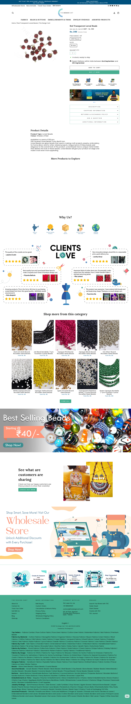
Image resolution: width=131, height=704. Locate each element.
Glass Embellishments (71, 678)
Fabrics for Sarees (107, 660)
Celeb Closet (93, 606)
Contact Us (15, 606)
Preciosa (106, 680)
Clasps (80, 687)
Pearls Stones (23, 687)
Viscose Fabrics (79, 637)
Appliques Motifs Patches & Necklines (44, 680)
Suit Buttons (54, 673)
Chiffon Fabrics (25, 639)
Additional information (95, 122)
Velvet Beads (57, 671)
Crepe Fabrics (60, 639)
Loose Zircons (82, 680)
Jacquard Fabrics (74, 639)
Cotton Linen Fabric (76, 632)
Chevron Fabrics (18, 651)
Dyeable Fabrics (49, 662)
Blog (13, 616)
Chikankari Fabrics (90, 644)
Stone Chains (112, 678)
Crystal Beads (51, 666)
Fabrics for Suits (92, 660)
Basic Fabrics (62, 662)
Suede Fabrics (59, 641)
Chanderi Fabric (42, 644)
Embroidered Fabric (58, 644)
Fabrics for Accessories (60, 657)
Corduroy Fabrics (73, 641)
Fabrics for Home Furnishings (50, 655)
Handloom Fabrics (34, 662)
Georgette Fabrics (49, 637)
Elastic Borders (83, 696)
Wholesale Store (18, 6)
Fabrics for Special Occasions (95, 655)
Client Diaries (93, 608)
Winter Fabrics (31, 664)
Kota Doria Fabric (97, 646)
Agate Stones (86, 685)
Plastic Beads (43, 669)
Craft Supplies (44, 682)
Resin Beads (55, 669)
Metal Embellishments (97, 678)
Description (95, 107)
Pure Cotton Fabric (43, 632)
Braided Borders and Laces (50, 694)
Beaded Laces (40, 696)
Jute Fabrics (100, 641)
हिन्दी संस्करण (57, 6)
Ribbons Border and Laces (23, 696)
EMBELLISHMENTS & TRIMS (59, 20)
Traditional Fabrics (83, 651)
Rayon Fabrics (92, 637)
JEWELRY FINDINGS (81, 20)
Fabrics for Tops (48, 653)
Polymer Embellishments (51, 678)
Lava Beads (54, 687)
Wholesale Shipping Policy (45, 616)
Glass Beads (39, 666)
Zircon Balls (89, 687)
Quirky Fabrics (69, 651)
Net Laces (95, 696)
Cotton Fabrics (35, 637)
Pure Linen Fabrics (59, 632)
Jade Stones (50, 685)
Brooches (71, 676)
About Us (15, 604)
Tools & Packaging (93, 689)
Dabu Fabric (72, 646)
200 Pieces (75, 39)
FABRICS (24, 20)
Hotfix (62, 680)
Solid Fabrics (73, 648)
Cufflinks (62, 676)
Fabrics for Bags (76, 657)
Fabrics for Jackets (42, 657)
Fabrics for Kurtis (79, 653)
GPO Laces (71, 696)
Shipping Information (94, 110)
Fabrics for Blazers (25, 657)
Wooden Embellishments (28, 682)
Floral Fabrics (33, 648)
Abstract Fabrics (32, 651)
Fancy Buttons (44, 676)
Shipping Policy (41, 613)
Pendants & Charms (68, 687)
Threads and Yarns (92, 691)
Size (72, 42)
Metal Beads (111, 669)
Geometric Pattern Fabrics (51, 651)
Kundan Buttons (18, 676)
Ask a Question (94, 118)
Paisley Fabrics (110, 648)
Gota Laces (61, 696)
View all (65, 401)
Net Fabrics (23, 641)
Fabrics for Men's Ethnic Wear (58, 660)
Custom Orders (41, 606)
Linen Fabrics (104, 637)
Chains (83, 678)
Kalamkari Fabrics (92, 632)
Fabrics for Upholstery (29, 655)
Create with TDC (95, 611)
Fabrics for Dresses (95, 653)
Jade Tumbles (62, 685)
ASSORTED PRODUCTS (101, 20)
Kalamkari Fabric (74, 644)
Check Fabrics (85, 648)
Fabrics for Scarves (107, 657)
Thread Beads (69, 671)
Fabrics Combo (28, 632)
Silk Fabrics (36, 639)
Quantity (74, 50)
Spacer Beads (33, 689)
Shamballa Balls (101, 687)
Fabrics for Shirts (34, 653)
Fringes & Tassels (76, 691)
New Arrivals (31, 6)
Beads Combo (94, 671)
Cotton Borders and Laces (72, 694)
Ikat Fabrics (105, 632)
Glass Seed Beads (25, 666)
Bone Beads (87, 669)
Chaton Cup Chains (20, 680)
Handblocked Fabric (107, 644)
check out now (27, 490)
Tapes (102, 696)
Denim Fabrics (112, 641)
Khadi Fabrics (87, 639)
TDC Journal (93, 613)
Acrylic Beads (31, 669)
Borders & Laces (107, 691)
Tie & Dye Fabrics (33, 646)
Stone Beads (82, 671)
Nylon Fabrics (34, 641)
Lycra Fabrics (46, 641)
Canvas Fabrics (87, 641)
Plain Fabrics (61, 648)
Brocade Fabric (47, 646)
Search (14, 613)
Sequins (36, 678)
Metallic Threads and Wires (39, 691)
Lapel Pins (80, 676)
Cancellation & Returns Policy (46, 608)
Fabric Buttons (31, 676)
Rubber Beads (99, 669)
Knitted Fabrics (91, 662)
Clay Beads (76, 669)
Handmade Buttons (40, 673)
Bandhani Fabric (18, 646)
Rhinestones (71, 680)
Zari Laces (52, 696)
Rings (99, 680)
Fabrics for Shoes (92, 657)
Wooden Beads (31, 671)
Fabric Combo (104, 662)
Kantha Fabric (60, 646)
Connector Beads (47, 689)
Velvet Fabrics (100, 639)
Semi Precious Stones (35, 685)
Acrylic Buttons (81, 673)
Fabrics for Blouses (63, 653)
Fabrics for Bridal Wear (72, 655)
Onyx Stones (74, 685)
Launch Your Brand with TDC (99, 604)
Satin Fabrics (48, 639)
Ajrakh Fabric (83, 646)
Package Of (76, 36)
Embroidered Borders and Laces (25, 694)
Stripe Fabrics (97, 648)
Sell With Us (16, 611)
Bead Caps (73, 689)
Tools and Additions (59, 691)
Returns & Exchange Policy (94, 114)
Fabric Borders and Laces (95, 694)
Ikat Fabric (30, 644)
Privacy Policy (40, 611)
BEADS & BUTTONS (38, 20)
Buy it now (94, 72)
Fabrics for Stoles (19, 660)
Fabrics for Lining (78, 660)
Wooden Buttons (110, 673)
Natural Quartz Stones (39, 687)
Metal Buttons (25, 673)
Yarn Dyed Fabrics (76, 662)
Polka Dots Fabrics (47, 648)
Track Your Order (44, 6)
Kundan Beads (17, 671)
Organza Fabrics (64, 637)
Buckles (54, 676)
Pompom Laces (112, 694)
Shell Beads (66, 669)
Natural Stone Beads (101, 685)
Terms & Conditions (42, 618)
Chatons (92, 680)
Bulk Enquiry (40, 604)
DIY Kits (105, 689)
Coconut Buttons (67, 673)
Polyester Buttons (95, 673)
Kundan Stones (62, 689)
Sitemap (15, 618)
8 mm (73, 45)
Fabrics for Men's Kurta (36, 660)
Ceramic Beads (44, 671)
